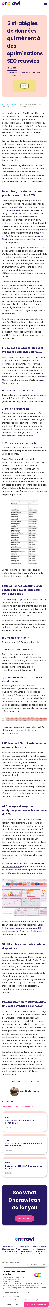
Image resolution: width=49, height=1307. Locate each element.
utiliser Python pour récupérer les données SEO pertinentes (23, 928)
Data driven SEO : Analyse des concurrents (20, 1120)
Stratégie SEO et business (24, 1106)
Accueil (5, 104)
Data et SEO (7, 1106)
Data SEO (12, 68)
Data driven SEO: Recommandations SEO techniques (23, 1143)
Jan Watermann (14, 75)
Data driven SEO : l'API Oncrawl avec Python (23, 1166)
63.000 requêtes (10, 210)
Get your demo (24, 1218)
